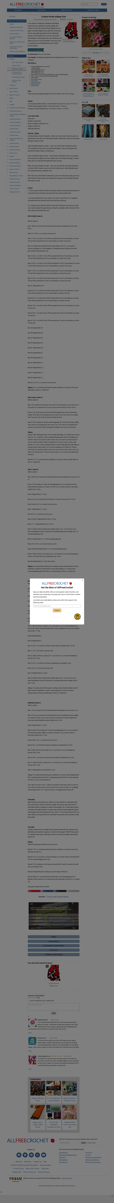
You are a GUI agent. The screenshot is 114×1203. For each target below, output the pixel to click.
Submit (57, 610)
